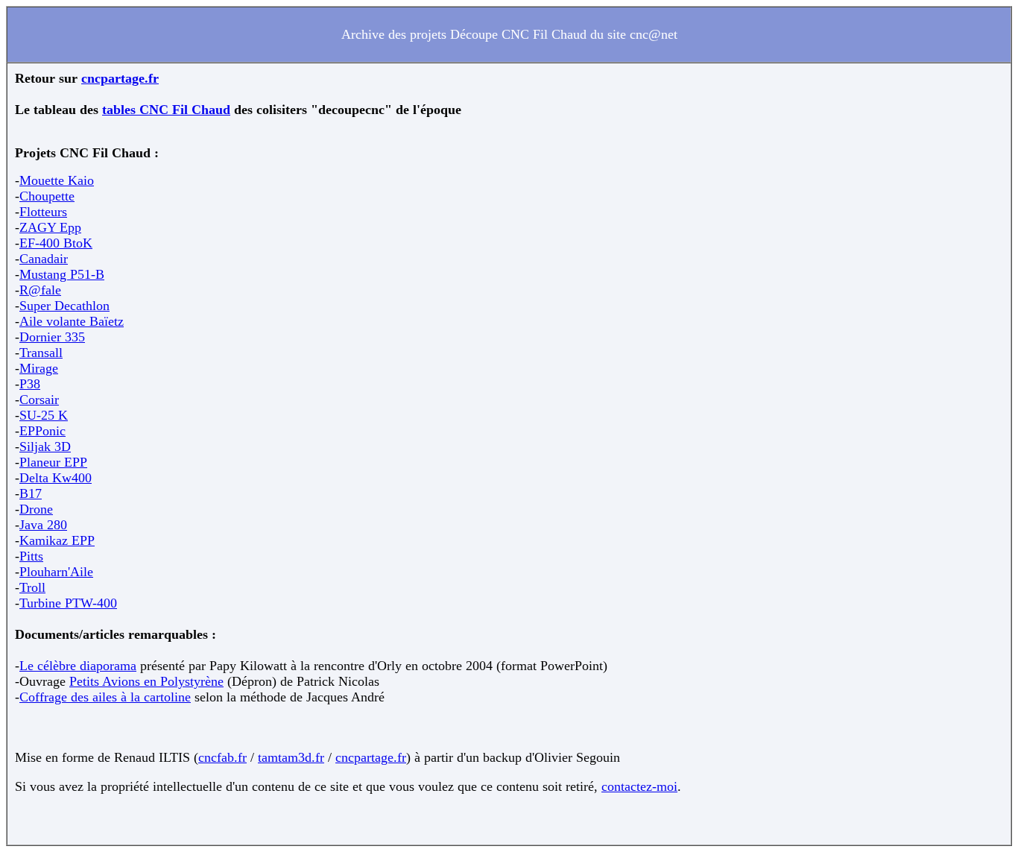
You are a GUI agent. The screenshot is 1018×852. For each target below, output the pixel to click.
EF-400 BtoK (55, 243)
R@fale (40, 290)
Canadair (43, 258)
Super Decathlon (64, 305)
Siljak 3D (45, 446)
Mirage (38, 368)
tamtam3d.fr (291, 757)
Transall (41, 352)
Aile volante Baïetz (71, 321)
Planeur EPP (53, 462)
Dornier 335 (52, 336)
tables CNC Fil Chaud (166, 109)
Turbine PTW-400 (68, 603)
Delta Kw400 (55, 477)
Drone (36, 509)
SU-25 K (43, 415)
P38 (29, 383)
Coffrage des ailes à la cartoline (105, 697)
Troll (32, 587)
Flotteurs (43, 211)
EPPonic (42, 430)
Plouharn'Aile (56, 571)
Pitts (31, 556)
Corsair (39, 399)
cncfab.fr (222, 757)
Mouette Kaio (56, 180)
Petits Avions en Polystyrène (146, 681)
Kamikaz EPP (57, 540)
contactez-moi (639, 786)
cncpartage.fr (120, 78)
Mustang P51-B (61, 274)
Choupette (47, 196)
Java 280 (43, 524)
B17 (30, 493)
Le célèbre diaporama (77, 665)
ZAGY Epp (50, 227)
